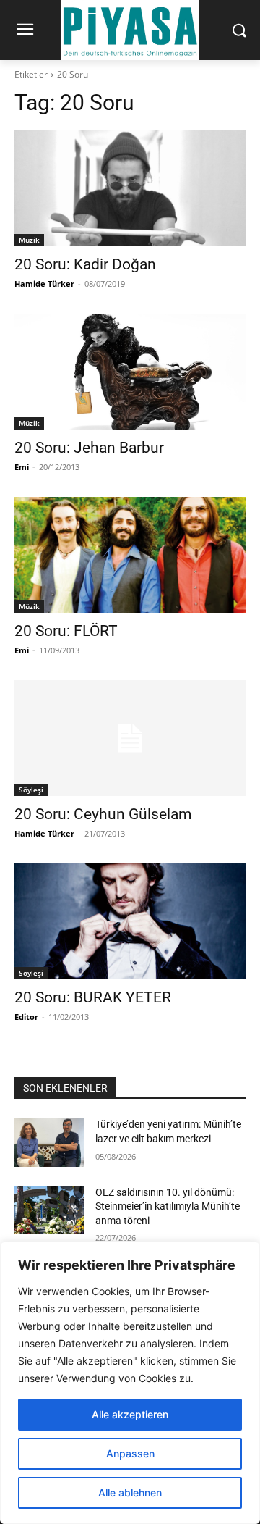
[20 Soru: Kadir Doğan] (130, 188)
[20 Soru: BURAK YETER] (130, 921)
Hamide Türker (44, 283)
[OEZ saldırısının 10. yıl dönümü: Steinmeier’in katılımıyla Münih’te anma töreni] (49, 1210)
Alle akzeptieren (130, 1414)
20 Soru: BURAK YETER (92, 997)
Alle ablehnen (130, 1492)
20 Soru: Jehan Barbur (89, 447)
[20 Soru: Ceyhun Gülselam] (130, 738)
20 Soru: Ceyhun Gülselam (102, 814)
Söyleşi (31, 789)
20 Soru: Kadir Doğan (85, 264)
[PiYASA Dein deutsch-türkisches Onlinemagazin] (130, 30)
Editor (26, 1016)
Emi (21, 466)
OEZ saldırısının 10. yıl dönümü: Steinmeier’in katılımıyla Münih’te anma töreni (167, 1206)
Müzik (29, 240)
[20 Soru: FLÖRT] (130, 555)
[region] (130, 1383)
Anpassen (130, 1453)
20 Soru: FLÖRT (66, 631)
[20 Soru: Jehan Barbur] (130, 372)
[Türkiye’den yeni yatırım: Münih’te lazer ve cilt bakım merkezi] (49, 1142)
